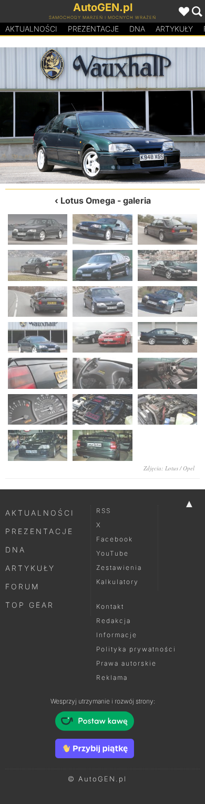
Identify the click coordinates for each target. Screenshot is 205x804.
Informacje (116, 635)
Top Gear (29, 604)
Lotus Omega (87, 200)
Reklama (112, 677)
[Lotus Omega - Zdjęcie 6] (167, 265)
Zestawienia (119, 567)
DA (137, 28)
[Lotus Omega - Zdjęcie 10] (37, 337)
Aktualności (31, 28)
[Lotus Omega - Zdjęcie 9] (51, 115)
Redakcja (113, 621)
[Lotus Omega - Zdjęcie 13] (37, 373)
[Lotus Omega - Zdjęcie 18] (167, 409)
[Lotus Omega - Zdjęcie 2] (102, 229)
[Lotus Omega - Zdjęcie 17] (102, 409)
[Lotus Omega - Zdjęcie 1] (37, 229)
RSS (103, 511)
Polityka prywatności (136, 649)
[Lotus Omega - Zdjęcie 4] (37, 265)
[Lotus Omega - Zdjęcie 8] (102, 301)
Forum (22, 586)
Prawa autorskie (126, 663)
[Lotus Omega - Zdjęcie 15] (167, 373)
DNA (15, 549)
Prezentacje (93, 28)
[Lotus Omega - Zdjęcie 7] (37, 301)
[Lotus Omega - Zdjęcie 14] (102, 373)
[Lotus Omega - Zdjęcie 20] (102, 445)
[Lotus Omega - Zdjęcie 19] (37, 445)
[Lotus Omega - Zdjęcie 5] (102, 265)
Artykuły (174, 28)
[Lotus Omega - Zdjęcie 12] (167, 337)
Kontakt (110, 606)
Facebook (114, 539)
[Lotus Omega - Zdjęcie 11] (153, 115)
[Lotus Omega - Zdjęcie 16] (37, 409)
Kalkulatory (117, 582)
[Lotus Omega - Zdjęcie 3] (167, 229)
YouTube (112, 553)
